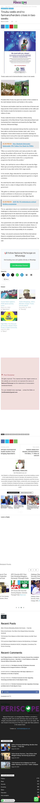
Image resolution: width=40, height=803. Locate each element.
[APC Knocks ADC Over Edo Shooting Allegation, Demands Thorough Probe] (20, 584)
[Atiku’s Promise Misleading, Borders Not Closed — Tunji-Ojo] (7, 500)
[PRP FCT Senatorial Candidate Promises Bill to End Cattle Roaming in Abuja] (33, 500)
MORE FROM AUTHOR (26, 492)
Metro (2, 790)
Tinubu (27, 434)
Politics (11, 8)
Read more (23, 595)
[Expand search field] (4, 617)
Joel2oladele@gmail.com (23, 728)
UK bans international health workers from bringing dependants (8, 451)
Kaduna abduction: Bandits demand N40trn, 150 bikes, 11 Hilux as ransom (31, 452)
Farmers (12, 434)
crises (7, 434)
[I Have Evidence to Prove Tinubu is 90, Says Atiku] (20, 500)
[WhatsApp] (15, 26)
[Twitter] (7, 26)
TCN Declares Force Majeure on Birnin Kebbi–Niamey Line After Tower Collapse (19, 637)
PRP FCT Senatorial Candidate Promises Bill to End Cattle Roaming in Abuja (33, 507)
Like (37, 692)
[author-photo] (20, 464)
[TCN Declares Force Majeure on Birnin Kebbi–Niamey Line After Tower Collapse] (5, 765)
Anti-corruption (5, 795)
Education (3, 792)
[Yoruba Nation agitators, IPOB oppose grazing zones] (9, 294)
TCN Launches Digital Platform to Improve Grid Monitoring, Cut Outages (19, 641)
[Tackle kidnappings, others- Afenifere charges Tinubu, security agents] (27, 294)
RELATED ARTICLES (13, 492)
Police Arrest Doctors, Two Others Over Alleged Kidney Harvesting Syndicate (17, 632)
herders (18, 434)
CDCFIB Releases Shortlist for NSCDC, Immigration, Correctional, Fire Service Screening (18, 645)
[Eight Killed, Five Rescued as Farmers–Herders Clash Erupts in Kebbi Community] (9, 316)
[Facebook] (3, 26)
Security (3, 784)
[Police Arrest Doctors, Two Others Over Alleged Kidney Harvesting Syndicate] (5, 756)
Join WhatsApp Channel (20, 265)
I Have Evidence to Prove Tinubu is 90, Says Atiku (19, 507)
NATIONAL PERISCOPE (20, 470)
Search (3, 613)
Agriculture (7, 6)
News (2, 781)
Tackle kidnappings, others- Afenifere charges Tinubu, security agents (27, 303)
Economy (3, 787)
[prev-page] (19, 512)
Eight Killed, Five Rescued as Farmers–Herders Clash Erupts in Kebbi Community (9, 325)
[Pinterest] (11, 26)
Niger (22, 434)
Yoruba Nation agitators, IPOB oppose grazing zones (8, 303)
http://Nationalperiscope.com (20, 472)
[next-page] (21, 512)
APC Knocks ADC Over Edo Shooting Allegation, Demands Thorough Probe (20, 576)
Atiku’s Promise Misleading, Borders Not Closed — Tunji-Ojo (7, 507)
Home (2, 6)
